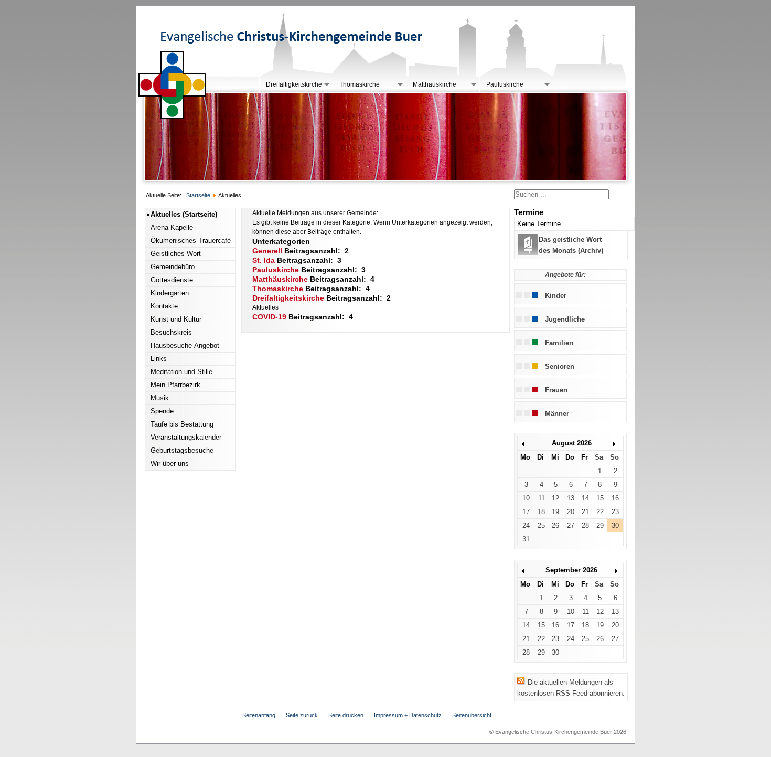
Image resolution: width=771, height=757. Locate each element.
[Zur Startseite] (172, 117)
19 (555, 512)
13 (570, 498)
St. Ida (263, 260)
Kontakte (164, 306)
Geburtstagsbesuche (182, 450)
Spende (162, 411)
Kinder (555, 296)
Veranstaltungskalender (186, 437)
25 (541, 525)
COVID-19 (269, 317)
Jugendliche (565, 319)
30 (615, 525)
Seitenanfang (258, 715)
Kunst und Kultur (176, 319)
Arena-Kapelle (172, 227)
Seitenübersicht (471, 715)
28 (585, 525)
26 (555, 525)
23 (615, 512)
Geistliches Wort (176, 254)
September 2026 (571, 570)
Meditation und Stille (181, 372)
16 (615, 498)
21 (585, 512)
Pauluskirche (504, 84)
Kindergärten (170, 293)
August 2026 (572, 443)
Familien (559, 343)
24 (526, 525)
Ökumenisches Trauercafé (191, 240)
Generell (267, 251)
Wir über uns (170, 463)
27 (570, 525)
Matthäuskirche (434, 84)
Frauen (556, 390)
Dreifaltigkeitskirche (294, 84)
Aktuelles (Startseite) (184, 214)
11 (541, 498)
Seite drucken (345, 715)
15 (600, 498)
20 (570, 512)
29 (600, 525)
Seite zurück (302, 715)
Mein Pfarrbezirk (175, 385)
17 (526, 512)
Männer (557, 414)
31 (526, 539)
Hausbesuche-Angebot (185, 345)
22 (600, 512)
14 (585, 498)
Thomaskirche (359, 84)
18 (541, 512)
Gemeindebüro (173, 267)
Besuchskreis (171, 332)
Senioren (559, 366)
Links (159, 358)
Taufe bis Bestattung (182, 424)
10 (526, 498)
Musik (160, 398)
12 (555, 498)
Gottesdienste (172, 280)
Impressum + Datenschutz (408, 715)
